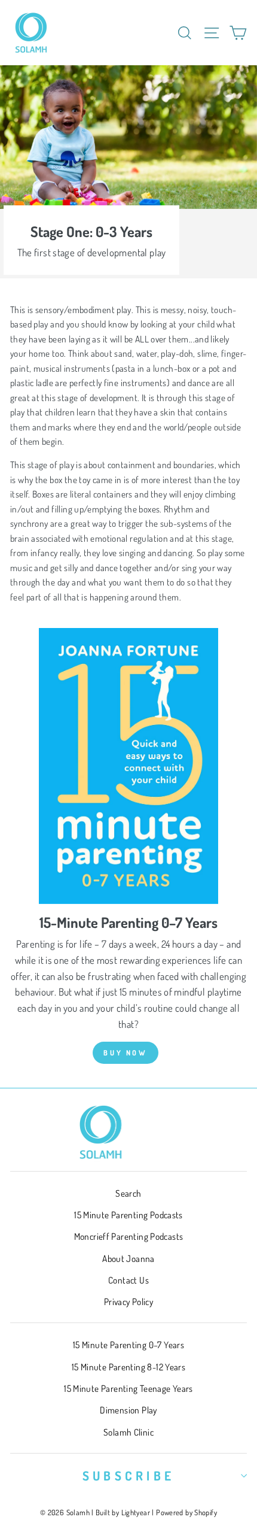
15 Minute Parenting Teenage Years (128, 1388)
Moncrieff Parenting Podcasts (128, 1236)
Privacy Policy (128, 1301)
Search (128, 1193)
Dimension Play (128, 1410)
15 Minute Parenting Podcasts (128, 1215)
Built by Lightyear (123, 1512)
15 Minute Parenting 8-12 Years (128, 1367)
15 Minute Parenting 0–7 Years (128, 1345)
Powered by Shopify (186, 1512)
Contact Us (128, 1280)
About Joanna (128, 1258)
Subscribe (128, 1475)
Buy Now (125, 1052)
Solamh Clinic (128, 1432)
